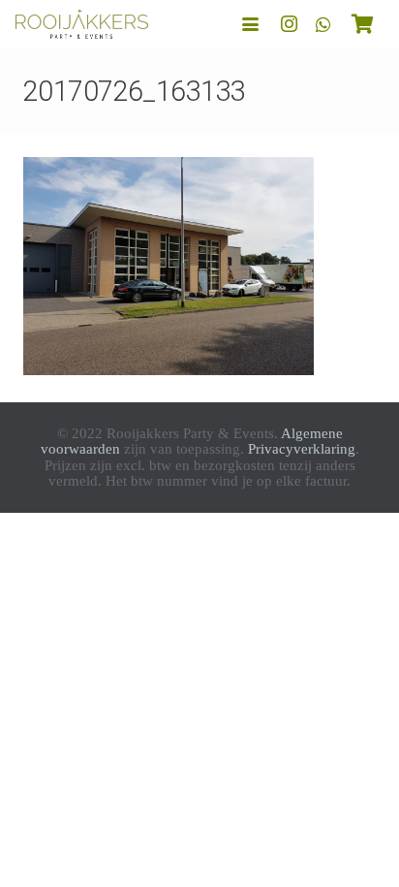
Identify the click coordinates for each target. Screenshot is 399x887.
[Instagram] (288, 24)
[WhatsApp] (323, 24)
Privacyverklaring (301, 449)
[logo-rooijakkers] (81, 24)
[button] (250, 24)
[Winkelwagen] (362, 24)
